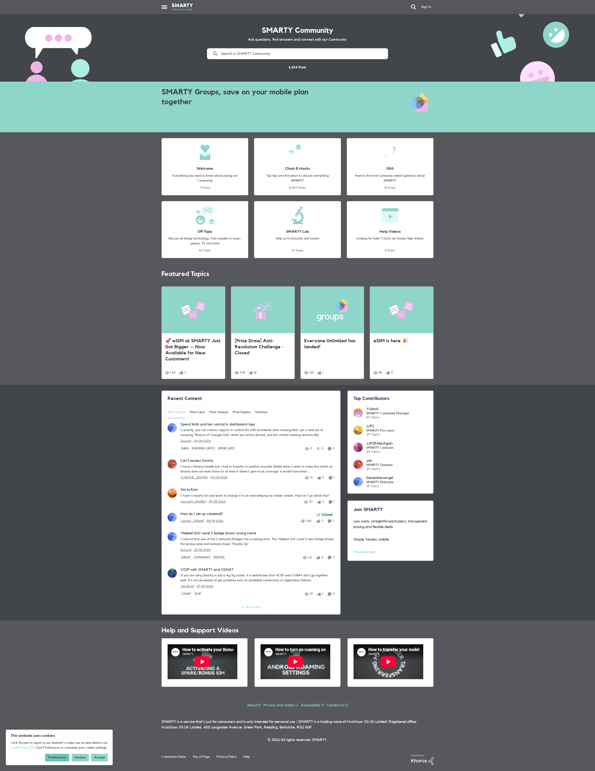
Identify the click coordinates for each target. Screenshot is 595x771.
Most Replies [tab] (242, 412)
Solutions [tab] (261, 412)
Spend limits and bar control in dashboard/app (217, 424)
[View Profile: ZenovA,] (172, 427)
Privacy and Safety (278, 705)
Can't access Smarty (197, 460)
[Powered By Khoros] (422, 759)
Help (246, 756)
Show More (253, 607)
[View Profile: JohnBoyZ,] (172, 573)
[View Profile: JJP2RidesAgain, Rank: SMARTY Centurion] (358, 447)
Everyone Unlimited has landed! (330, 344)
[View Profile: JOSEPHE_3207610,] (172, 464)
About (252, 705)
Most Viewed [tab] (218, 412)
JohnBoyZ (187, 586)
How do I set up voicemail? (201, 514)
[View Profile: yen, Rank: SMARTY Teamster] (358, 464)
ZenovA (185, 441)
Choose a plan (365, 552)
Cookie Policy (20, 747)
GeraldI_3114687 (192, 521)
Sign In (426, 7)
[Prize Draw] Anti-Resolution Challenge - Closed (259, 347)
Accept (99, 757)
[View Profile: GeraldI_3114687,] (172, 517)
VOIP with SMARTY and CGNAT (206, 570)
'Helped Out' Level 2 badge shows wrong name (218, 533)
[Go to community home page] (182, 6)
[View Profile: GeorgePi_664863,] (172, 493)
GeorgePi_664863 (193, 501)
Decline (80, 757)
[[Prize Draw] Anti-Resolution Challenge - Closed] (262, 310)
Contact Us (335, 705)
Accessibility (311, 705)
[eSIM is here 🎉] (401, 310)
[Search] (413, 7)
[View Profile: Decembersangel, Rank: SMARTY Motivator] (358, 481)
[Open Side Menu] (164, 6)
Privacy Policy (226, 756)
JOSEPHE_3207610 (194, 477)
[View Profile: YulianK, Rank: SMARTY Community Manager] (358, 413)
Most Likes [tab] (197, 412)
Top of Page (201, 756)
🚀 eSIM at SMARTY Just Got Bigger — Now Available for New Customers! (193, 350)
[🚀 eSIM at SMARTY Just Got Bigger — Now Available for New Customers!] (193, 310)
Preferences (57, 757)
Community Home (174, 756)
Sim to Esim (189, 490)
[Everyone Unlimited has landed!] (332, 310)
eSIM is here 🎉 (391, 341)
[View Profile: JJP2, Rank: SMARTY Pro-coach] (358, 430)
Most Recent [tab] (176, 412)
